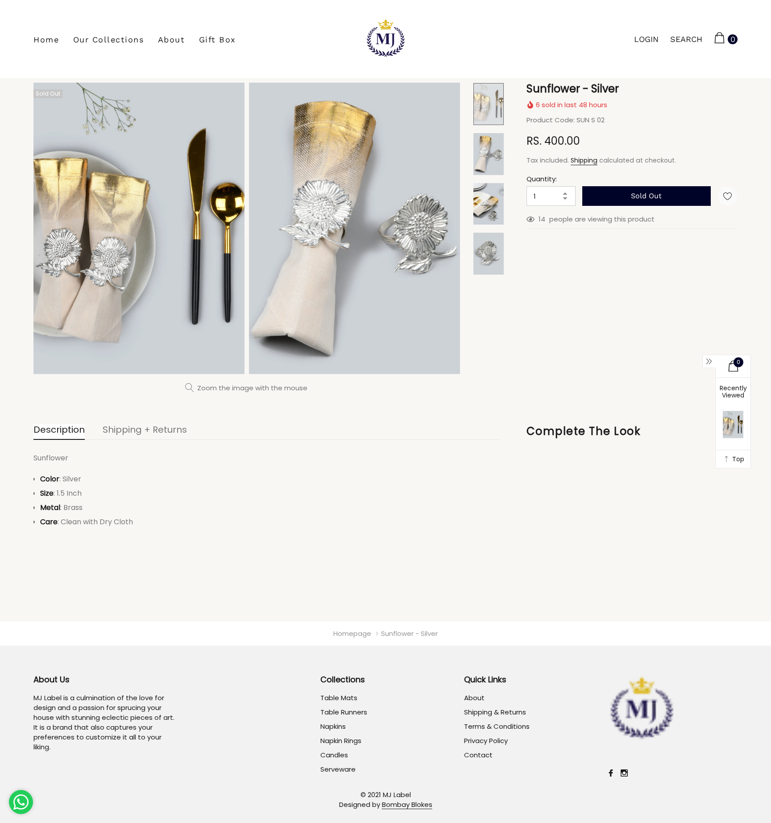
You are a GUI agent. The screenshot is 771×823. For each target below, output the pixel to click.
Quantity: (541, 179)
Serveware (338, 769)
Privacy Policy (486, 740)
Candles (334, 755)
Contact (478, 755)
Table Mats (338, 697)
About (171, 39)
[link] (488, 104)
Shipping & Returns (495, 712)
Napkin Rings (340, 740)
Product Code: (550, 120)
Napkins (333, 726)
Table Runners (343, 712)
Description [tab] (59, 430)
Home (46, 39)
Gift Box (217, 39)
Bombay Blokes (407, 804)
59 (543, 219)
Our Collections (108, 39)
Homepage (352, 633)
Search (686, 39)
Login (646, 39)
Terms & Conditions (497, 726)
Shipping (584, 160)
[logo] (386, 39)
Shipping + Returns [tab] (145, 430)
